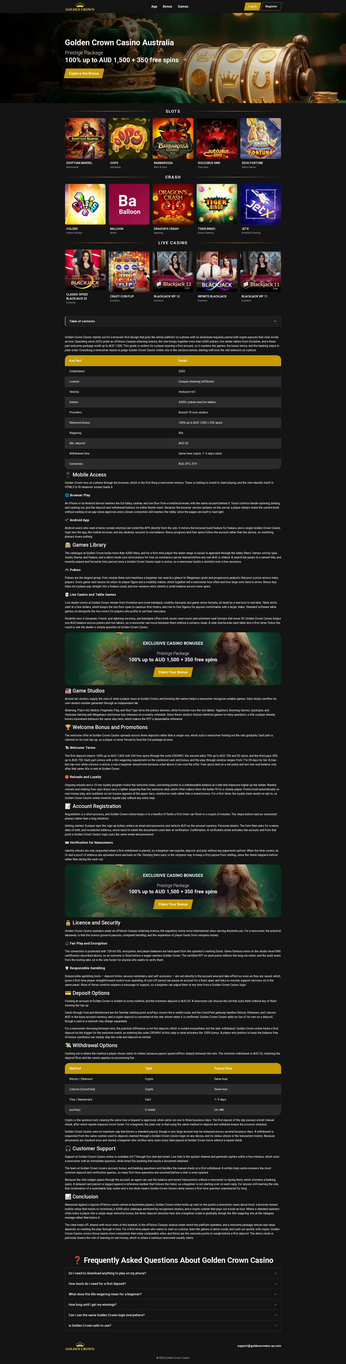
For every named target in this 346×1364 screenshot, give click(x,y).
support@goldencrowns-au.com (259, 1346)
